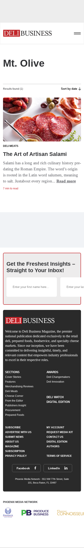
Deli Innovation (55, 381)
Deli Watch (55, 397)
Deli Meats (11, 391)
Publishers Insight (15, 405)
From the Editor (14, 400)
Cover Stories (13, 376)
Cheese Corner (14, 395)
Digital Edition (58, 402)
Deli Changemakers (58, 376)
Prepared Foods (14, 414)
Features (10, 381)
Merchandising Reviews (19, 386)
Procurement (12, 410)
